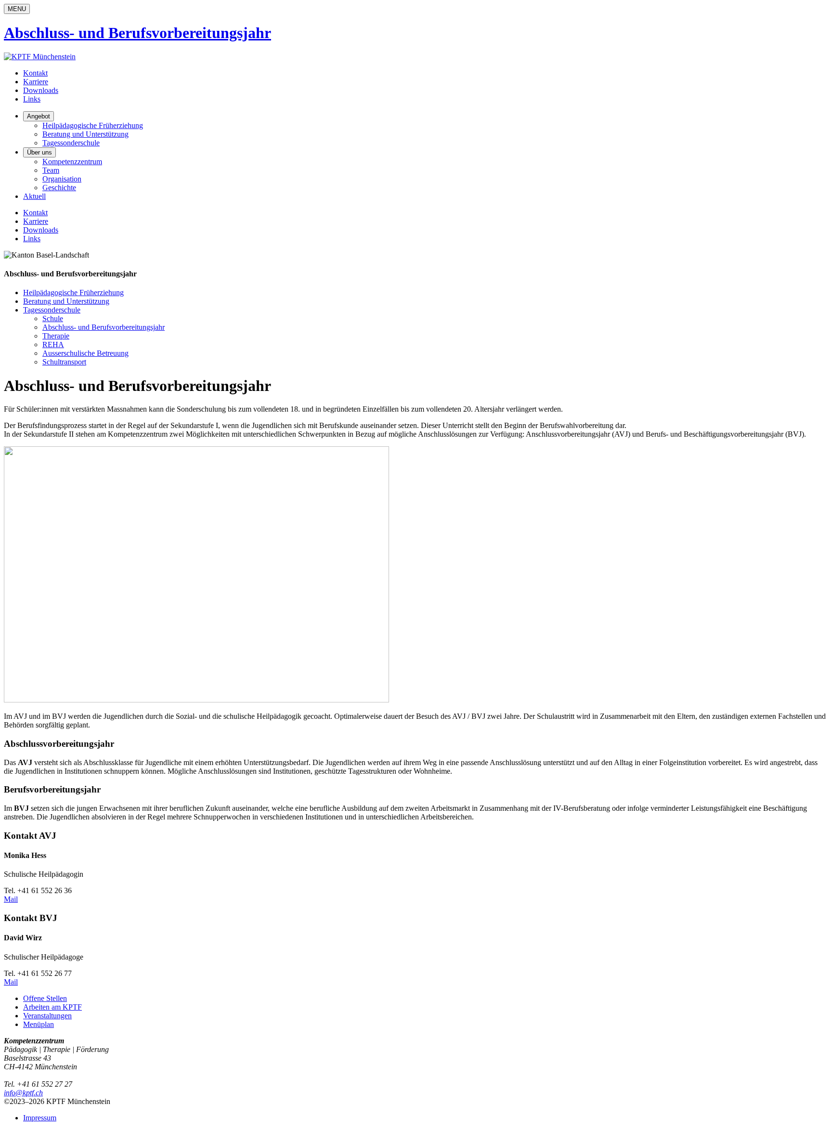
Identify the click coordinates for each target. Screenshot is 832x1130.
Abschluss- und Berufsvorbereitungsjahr (103, 327)
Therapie (55, 336)
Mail (11, 899)
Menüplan (38, 1024)
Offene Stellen (45, 998)
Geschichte (59, 187)
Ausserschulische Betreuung (85, 353)
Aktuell (34, 196)
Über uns (39, 152)
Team (50, 170)
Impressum (39, 1118)
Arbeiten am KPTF (52, 1007)
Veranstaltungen (47, 1016)
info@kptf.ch (23, 1093)
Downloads (40, 90)
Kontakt (35, 73)
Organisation (61, 179)
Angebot (38, 116)
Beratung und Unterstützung (85, 134)
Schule (52, 318)
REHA (53, 344)
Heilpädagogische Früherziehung (92, 125)
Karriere (35, 82)
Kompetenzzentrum (72, 161)
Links (31, 99)
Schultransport (64, 362)
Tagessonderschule (71, 143)
